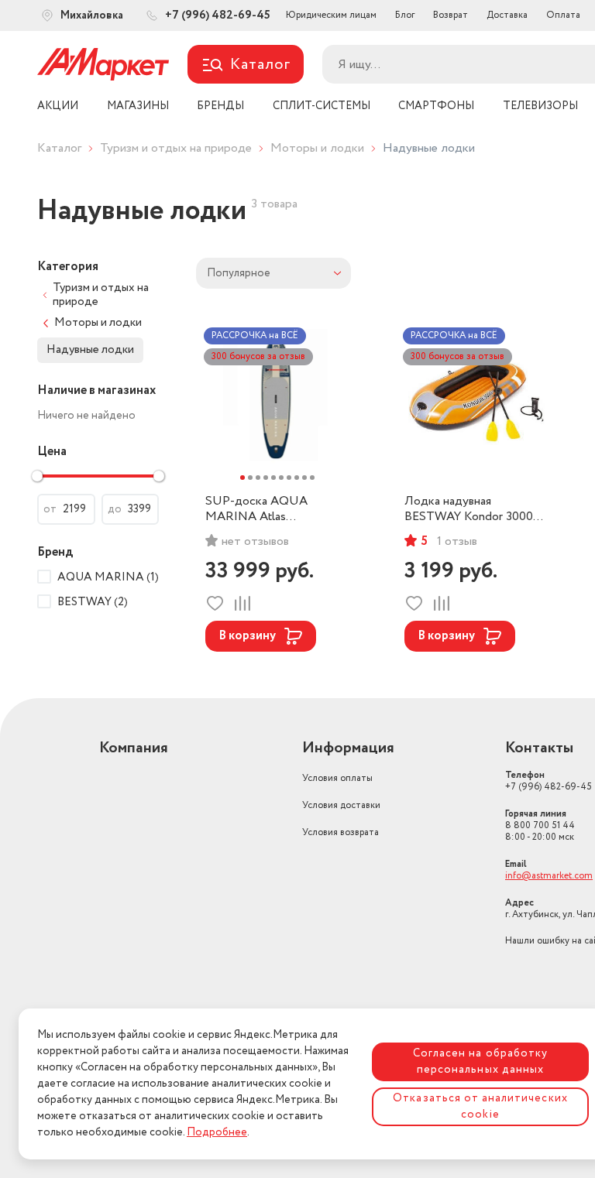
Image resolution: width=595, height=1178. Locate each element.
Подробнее (217, 1132)
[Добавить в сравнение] (242, 603)
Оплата (563, 15)
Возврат (450, 15)
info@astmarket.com (549, 875)
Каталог (59, 148)
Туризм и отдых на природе (176, 148)
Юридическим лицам (331, 15)
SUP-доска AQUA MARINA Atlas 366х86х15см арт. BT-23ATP (263, 509)
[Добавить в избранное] (215, 603)
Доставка (507, 15)
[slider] (37, 476)
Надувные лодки (90, 349)
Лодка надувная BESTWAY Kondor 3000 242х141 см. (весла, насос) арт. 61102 (474, 509)
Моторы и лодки (317, 148)
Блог (404, 15)
